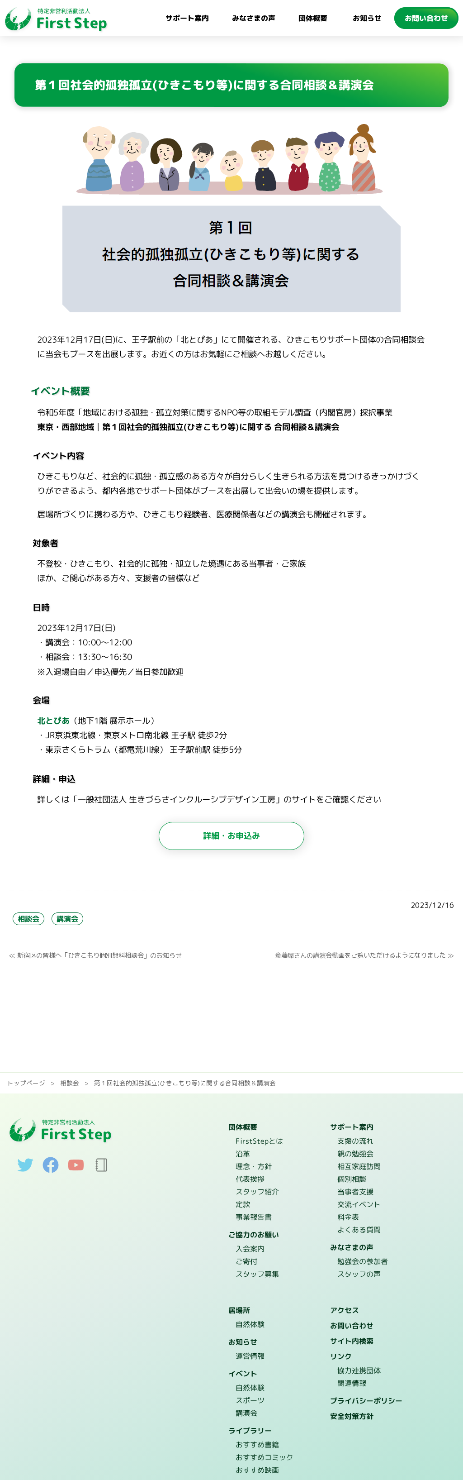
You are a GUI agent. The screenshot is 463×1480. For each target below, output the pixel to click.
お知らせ (367, 18)
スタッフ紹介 (257, 1192)
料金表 (348, 1217)
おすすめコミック (264, 1458)
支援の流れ (355, 1141)
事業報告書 (253, 1217)
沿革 (243, 1154)
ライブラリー (250, 1431)
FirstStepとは (259, 1141)
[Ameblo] (101, 1170)
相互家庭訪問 (359, 1167)
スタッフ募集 (257, 1274)
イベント (242, 1374)
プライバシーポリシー (366, 1401)
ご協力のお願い (253, 1235)
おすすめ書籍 (257, 1445)
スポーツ (249, 1401)
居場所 (239, 1311)
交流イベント (358, 1205)
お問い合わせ (426, 18)
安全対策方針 (351, 1417)
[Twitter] (25, 1170)
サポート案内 (187, 18)
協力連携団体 (358, 1371)
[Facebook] (51, 1170)
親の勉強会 (355, 1154)
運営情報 (249, 1356)
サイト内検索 (351, 1341)
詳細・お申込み (231, 835)
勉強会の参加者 (362, 1262)
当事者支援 (355, 1192)
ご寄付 (246, 1262)
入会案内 (249, 1249)
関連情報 (351, 1384)
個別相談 (351, 1179)
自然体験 (249, 1325)
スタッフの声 (358, 1274)
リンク (341, 1357)
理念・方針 (253, 1167)
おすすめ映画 (257, 1470)
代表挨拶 (249, 1179)
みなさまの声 (253, 18)
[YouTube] (76, 1169)
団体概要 (312, 18)
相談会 (28, 919)
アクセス (344, 1311)
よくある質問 (358, 1230)
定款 (242, 1205)
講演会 (67, 919)
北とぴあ (53, 720)
